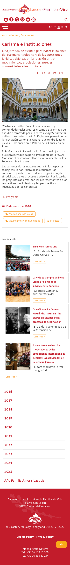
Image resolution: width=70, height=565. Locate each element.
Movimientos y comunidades (24, 220)
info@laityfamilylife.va (35, 549)
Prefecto (54, 220)
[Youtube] (28, 19)
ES (58, 26)
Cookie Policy (25, 536)
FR (55, 26)
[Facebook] (11, 19)
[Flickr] (33, 19)
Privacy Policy (45, 536)
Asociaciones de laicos (21, 213)
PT (66, 26)
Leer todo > (39, 261)
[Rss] (6, 19)
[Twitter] (17, 19)
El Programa (10, 197)
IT (62, 26)
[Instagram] (22, 19)
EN (50, 26)
